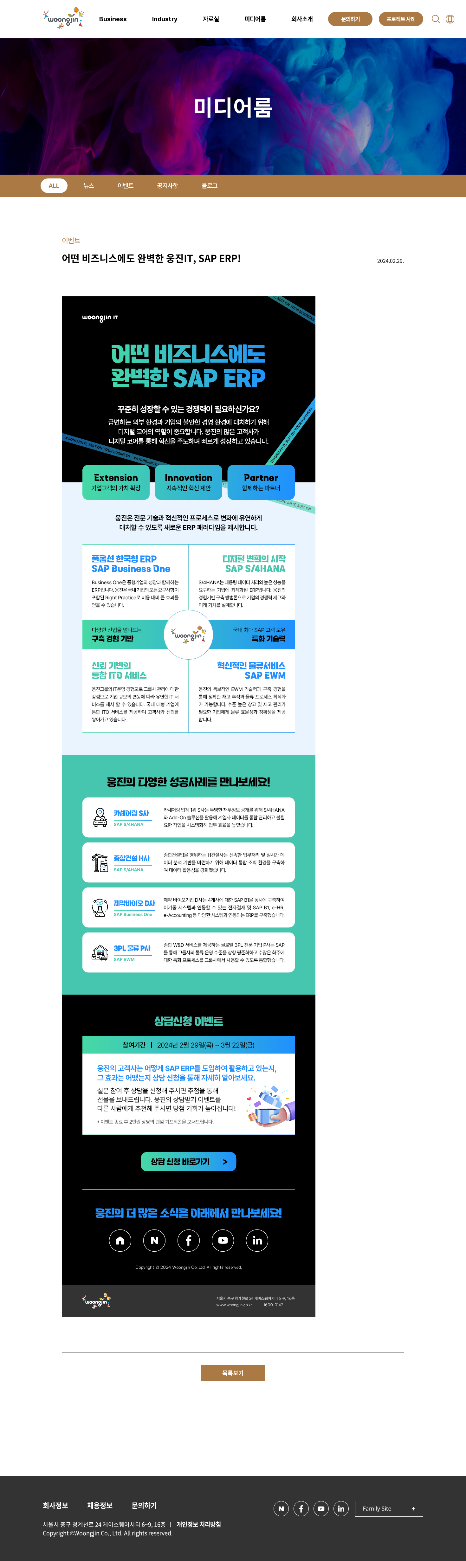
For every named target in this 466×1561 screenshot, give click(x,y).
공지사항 (167, 186)
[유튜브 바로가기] (321, 1508)
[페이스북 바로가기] (301, 1508)
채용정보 (100, 1505)
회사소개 (302, 19)
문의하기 (144, 1505)
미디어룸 (255, 19)
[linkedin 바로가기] (341, 1508)
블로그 (209, 186)
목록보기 (233, 1373)
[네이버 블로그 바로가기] (281, 1508)
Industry (165, 19)
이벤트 (125, 186)
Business (113, 19)
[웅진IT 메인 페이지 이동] (63, 19)
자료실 (211, 19)
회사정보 (55, 1505)
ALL (54, 186)
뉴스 (88, 186)
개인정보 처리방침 (199, 1524)
